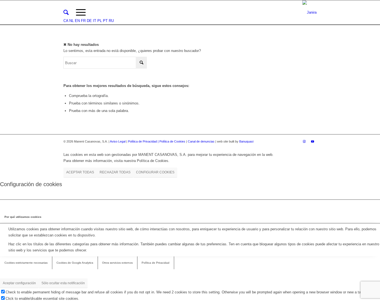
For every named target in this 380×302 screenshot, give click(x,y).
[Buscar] (66, 12)
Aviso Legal (117, 141)
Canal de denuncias (201, 141)
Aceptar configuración (19, 283)
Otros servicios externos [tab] (117, 262)
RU (111, 21)
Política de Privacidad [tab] (155, 262)
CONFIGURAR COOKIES (155, 172)
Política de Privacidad (143, 141)
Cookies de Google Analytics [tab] (74, 262)
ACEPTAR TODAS (80, 172)
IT (94, 21)
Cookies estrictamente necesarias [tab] (26, 262)
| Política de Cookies (172, 141)
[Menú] (80, 12)
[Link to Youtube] (312, 141)
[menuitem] (66, 12)
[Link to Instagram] (304, 141)
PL (99, 21)
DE (89, 21)
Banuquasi (246, 141)
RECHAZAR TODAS (115, 172)
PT (105, 21)
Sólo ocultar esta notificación (63, 283)
